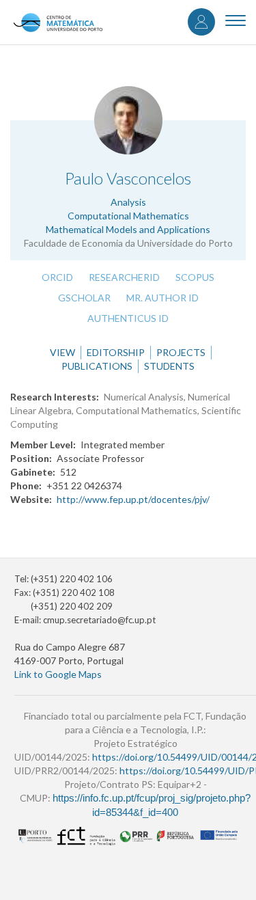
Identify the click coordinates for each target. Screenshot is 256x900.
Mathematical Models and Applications (128, 229)
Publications (96, 366)
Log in (201, 22)
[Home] (57, 22)
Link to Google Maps (58, 674)
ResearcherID (124, 277)
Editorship (116, 352)
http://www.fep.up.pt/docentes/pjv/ (133, 499)
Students (169, 366)
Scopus (194, 277)
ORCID (57, 277)
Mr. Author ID (162, 297)
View (62, 352)
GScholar (84, 297)
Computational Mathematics (128, 215)
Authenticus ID (128, 318)
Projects (180, 352)
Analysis (128, 202)
